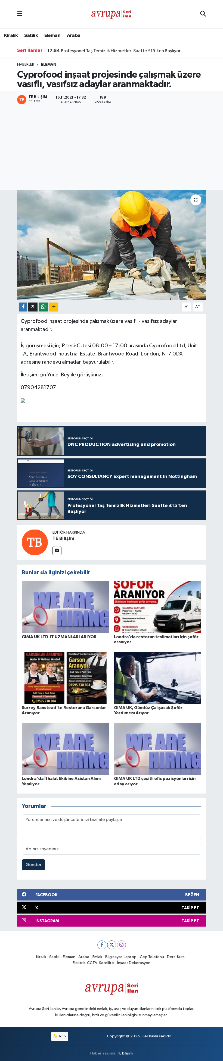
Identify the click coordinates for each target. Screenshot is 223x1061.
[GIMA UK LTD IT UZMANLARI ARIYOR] (65, 607)
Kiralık (11, 35)
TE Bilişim (63, 538)
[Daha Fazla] (53, 307)
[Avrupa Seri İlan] (111, 14)
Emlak (97, 957)
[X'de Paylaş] (33, 307)
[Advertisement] (111, 148)
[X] (111, 944)
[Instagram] (121, 944)
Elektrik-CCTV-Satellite (93, 963)
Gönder (34, 864)
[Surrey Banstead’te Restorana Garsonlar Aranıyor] (65, 678)
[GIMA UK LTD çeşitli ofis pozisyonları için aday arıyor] (158, 749)
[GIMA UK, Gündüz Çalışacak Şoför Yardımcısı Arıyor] (158, 678)
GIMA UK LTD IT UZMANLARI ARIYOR (59, 637)
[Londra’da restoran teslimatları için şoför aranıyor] (158, 607)
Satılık (31, 35)
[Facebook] (101, 944)
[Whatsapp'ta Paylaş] (43, 307)
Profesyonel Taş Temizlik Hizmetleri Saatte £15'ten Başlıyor (114, 50)
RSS (62, 1036)
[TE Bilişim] (35, 542)
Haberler (25, 65)
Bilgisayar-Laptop (121, 957)
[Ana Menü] (19, 14)
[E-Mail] (56, 550)
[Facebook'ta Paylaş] (23, 307)
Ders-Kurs (176, 957)
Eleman (52, 35)
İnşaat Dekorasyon (133, 963)
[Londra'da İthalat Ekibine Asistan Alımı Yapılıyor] (65, 749)
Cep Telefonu (152, 957)
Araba (73, 35)
